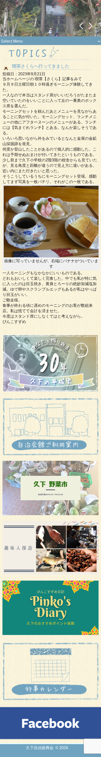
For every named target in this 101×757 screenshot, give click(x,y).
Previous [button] (81, 26)
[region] (50, 18)
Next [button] (90, 26)
